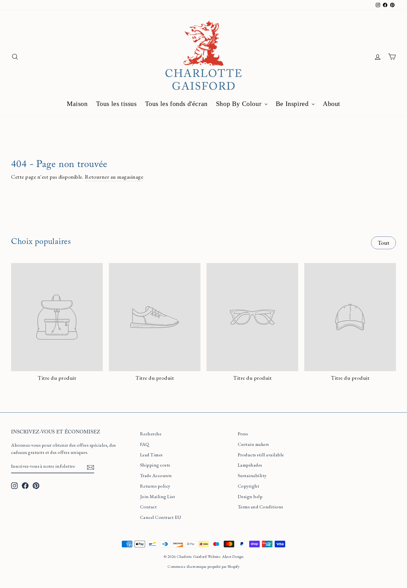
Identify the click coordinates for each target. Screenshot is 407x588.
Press (243, 434)
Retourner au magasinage (114, 176)
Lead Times (151, 455)
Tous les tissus (116, 103)
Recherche (151, 434)
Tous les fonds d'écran (176, 103)
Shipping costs (155, 465)
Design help (250, 496)
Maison (77, 103)
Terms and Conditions (260, 507)
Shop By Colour (239, 103)
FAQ (144, 444)
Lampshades (250, 465)
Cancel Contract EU (160, 517)
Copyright (248, 486)
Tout (384, 242)
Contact (148, 507)
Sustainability (252, 475)
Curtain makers (253, 444)
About (331, 103)
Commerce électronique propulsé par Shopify (203, 566)
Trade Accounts (156, 475)
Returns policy (155, 486)
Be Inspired (293, 103)
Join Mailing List (157, 496)
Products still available (261, 455)
